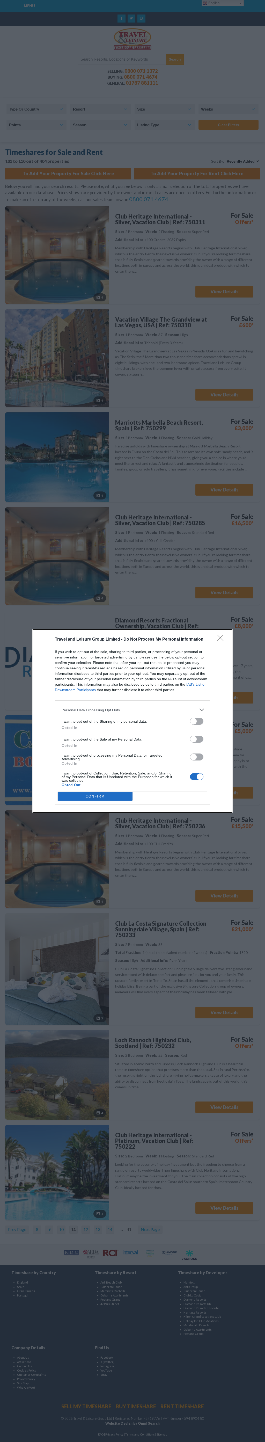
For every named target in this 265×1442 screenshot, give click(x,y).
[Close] (222, 639)
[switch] (196, 721)
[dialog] (132, 721)
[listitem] (132, 710)
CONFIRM (95, 796)
